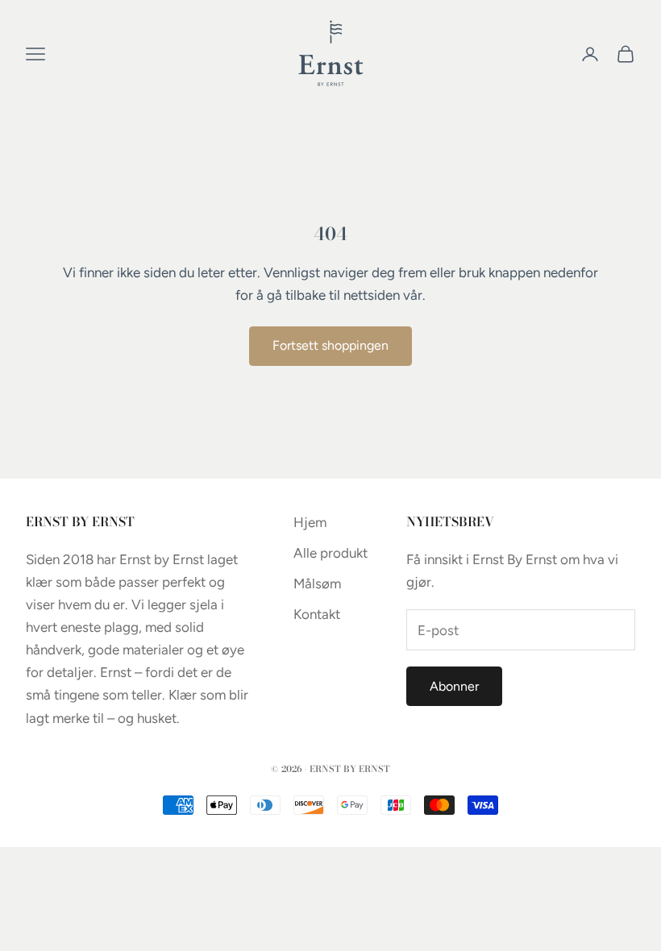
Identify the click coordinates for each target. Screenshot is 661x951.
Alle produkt (330, 553)
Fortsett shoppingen (330, 345)
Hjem (309, 522)
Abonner (454, 686)
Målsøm (317, 583)
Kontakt (316, 614)
